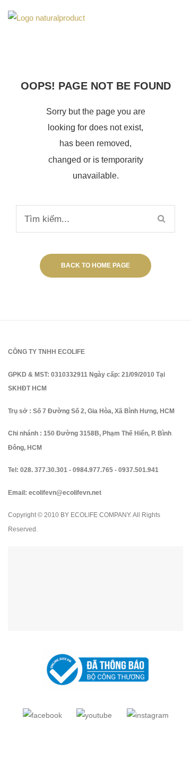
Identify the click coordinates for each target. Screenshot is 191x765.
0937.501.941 (138, 470)
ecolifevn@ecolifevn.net (65, 492)
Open (149, 18)
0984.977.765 (93, 470)
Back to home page (95, 265)
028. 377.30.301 (43, 470)
